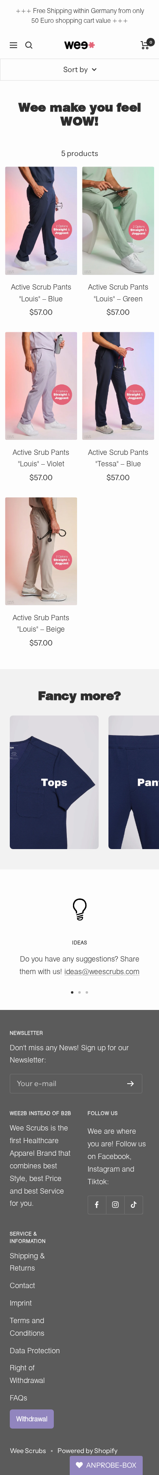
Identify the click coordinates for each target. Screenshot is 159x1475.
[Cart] (145, 45)
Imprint (21, 1303)
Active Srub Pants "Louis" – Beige (41, 623)
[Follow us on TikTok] (133, 1205)
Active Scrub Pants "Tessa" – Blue (118, 458)
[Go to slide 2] (79, 992)
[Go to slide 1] (72, 992)
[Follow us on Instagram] (115, 1205)
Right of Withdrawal (27, 1374)
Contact (22, 1285)
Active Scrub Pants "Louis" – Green (118, 293)
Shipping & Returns (27, 1262)
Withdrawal (31, 1419)
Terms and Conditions (27, 1326)
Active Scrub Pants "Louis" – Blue (41, 293)
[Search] (29, 45)
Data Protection (35, 1350)
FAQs (18, 1398)
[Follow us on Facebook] (97, 1205)
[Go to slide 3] (87, 992)
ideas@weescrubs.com (101, 971)
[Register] (130, 1083)
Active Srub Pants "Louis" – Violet (41, 458)
